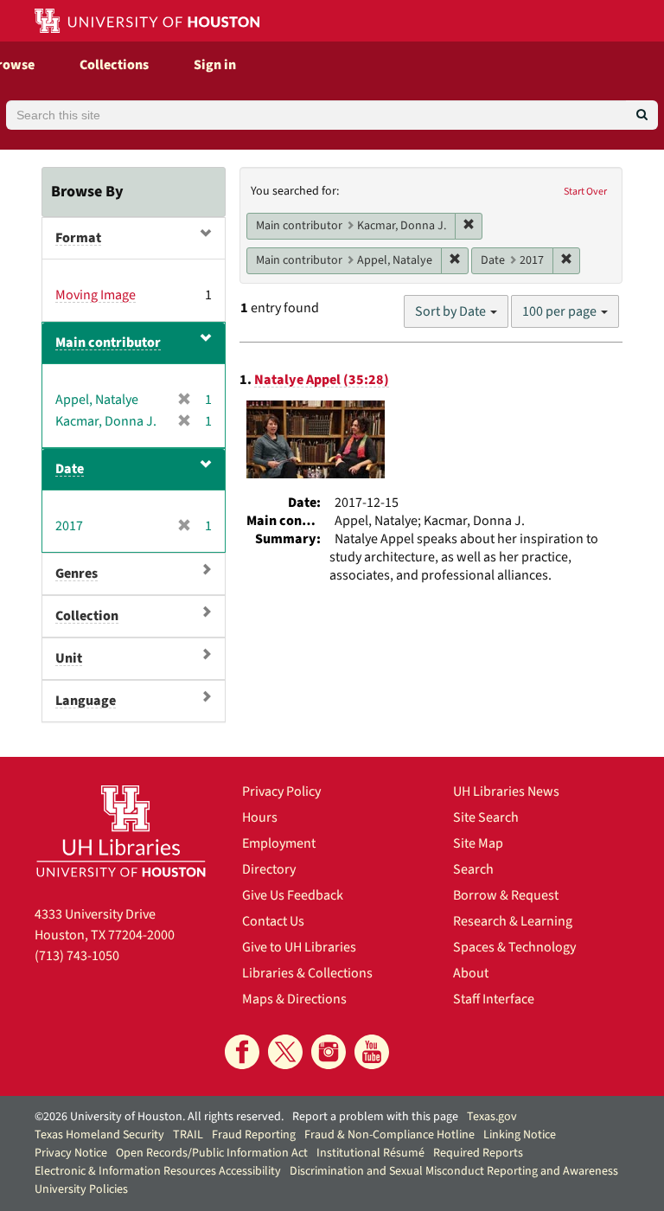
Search (473, 869)
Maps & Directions (294, 999)
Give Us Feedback (292, 895)
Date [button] (69, 468)
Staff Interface (493, 999)
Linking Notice (519, 1135)
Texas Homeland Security (99, 1135)
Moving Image (95, 294)
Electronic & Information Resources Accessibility (158, 1171)
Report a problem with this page (375, 1116)
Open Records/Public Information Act (212, 1153)
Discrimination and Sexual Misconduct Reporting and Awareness (454, 1171)
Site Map (478, 843)
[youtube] (371, 1052)
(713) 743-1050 (77, 955)
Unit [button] (68, 658)
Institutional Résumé (370, 1153)
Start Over (585, 191)
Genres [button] (76, 573)
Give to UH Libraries (299, 947)
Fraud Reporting (254, 1135)
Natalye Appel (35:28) (321, 379)
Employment (279, 843)
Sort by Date (451, 311)
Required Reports (478, 1153)
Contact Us (273, 921)
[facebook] (242, 1052)
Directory (269, 869)
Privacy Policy (281, 791)
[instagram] (328, 1052)
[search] (642, 115)
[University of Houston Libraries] (121, 831)
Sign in (215, 64)
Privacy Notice (71, 1153)
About (470, 973)
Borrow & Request (506, 895)
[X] (285, 1052)
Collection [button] (86, 615)
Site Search (486, 817)
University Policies (81, 1189)
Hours (260, 817)
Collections (114, 64)
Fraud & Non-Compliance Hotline (389, 1135)
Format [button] (78, 237)
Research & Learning (512, 921)
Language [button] (85, 700)
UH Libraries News (506, 791)
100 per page (560, 311)
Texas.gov (492, 1116)
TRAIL (188, 1135)
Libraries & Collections (307, 973)
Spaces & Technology (514, 947)
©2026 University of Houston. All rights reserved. (159, 1116)
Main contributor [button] (108, 342)
